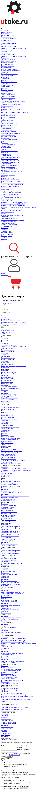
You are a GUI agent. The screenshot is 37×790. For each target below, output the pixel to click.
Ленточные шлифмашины (9, 82)
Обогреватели (5, 229)
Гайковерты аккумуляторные (9, 394)
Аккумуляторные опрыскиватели (11, 192)
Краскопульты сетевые (8, 409)
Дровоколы (4, 143)
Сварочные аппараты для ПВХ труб (12, 197)
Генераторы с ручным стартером (11, 669)
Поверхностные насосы (8, 127)
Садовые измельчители (8, 144)
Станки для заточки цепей (9, 94)
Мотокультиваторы (6, 189)
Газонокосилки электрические (10, 162)
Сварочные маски (6, 200)
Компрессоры (5, 216)
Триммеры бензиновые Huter (9, 553)
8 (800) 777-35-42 (14, 755)
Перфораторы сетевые (7, 436)
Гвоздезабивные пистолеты (9, 74)
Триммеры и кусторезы (8, 135)
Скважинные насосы (7, 128)
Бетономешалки (6, 53)
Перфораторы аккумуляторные (10, 438)
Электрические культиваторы (10, 191)
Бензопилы (4, 173)
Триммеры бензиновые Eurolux (10, 552)
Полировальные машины (8, 472)
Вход (2, 738)
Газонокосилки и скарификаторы (11, 133)
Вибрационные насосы (8, 119)
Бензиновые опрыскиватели (9, 194)
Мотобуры (4, 149)
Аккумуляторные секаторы (9, 139)
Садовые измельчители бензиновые (12, 184)
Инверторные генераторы (9, 672)
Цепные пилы (5, 138)
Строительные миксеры (8, 98)
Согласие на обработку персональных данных (15, 324)
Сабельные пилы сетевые (8, 449)
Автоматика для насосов (8, 117)
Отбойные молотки (7, 85)
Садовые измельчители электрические (12, 183)
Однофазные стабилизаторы (9, 224)
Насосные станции (6, 125)
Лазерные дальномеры (7, 66)
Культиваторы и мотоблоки (9, 151)
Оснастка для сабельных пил (9, 452)
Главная (3, 317)
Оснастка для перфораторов (9, 439)
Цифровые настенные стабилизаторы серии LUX (16, 695)
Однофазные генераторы (8, 221)
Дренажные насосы (7, 122)
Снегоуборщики (6, 155)
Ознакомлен (23, 788)
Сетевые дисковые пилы (8, 491)
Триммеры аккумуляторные (9, 165)
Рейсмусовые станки (7, 91)
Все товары (4, 342)
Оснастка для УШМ (7, 473)
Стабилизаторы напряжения (9, 218)
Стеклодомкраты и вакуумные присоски (13, 48)
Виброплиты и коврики (8, 54)
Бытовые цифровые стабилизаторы (11, 693)
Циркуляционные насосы (8, 131)
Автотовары (4, 30)
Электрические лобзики (8, 415)
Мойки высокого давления (9, 46)
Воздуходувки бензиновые (9, 178)
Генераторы (4, 213)
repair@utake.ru (5, 305)
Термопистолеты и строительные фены (13, 101)
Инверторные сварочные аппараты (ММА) (14, 202)
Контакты (4, 239)
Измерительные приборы (8, 61)
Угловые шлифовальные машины (11, 104)
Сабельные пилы (6, 93)
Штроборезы (5, 111)
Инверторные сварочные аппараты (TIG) (13, 205)
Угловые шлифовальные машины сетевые (13, 468)
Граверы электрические (8, 75)
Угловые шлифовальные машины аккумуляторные (16, 470)
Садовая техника (6, 37)
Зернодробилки (5, 146)
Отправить (9, 756)
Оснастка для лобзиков (8, 417)
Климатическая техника (8, 42)
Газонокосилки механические (10, 160)
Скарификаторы (6, 163)
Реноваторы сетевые (7, 425)
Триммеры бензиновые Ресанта (10, 550)
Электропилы (5, 176)
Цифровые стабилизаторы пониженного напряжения (17, 696)
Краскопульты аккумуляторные (10, 407)
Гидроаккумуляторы (7, 120)
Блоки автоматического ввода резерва (12, 220)
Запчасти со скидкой (7, 234)
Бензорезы (4, 51)
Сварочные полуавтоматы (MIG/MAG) (13, 204)
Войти (3, 273)
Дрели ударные (5, 77)
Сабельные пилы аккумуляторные (11, 451)
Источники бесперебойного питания (12, 215)
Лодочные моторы (6, 147)
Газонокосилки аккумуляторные (10, 157)
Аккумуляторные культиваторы (10, 186)
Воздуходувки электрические (10, 179)
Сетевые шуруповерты (8, 483)
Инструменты (5, 33)
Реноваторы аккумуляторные (10, 427)
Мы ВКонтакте (5, 334)
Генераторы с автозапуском (9, 677)
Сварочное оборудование (8, 38)
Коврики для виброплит (8, 59)
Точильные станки (6, 102)
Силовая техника (6, 40)
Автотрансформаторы (7, 212)
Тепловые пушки (6, 231)
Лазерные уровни (6, 67)
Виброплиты (5, 58)
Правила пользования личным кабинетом (13, 322)
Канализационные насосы (9, 123)
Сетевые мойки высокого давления (11, 171)
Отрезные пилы (5, 86)
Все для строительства (7, 32)
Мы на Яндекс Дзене (7, 330)
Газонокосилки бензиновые (9, 159)
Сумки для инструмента (8, 50)
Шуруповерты (5, 107)
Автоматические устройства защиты (12, 210)
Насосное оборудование (8, 35)
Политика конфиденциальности (10, 321)
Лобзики (3, 80)
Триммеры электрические (9, 168)
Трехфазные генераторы (8, 223)
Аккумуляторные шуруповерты (10, 481)
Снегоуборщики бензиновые (9, 196)
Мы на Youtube (5, 332)
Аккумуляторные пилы (8, 175)
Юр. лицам (4, 237)
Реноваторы (4, 83)
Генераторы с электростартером (10, 670)
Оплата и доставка (6, 236)
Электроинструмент (7, 62)
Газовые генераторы (7, 674)
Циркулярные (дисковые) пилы (10, 109)
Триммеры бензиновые (8, 167)
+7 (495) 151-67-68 (6, 303)
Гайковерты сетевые (7, 396)
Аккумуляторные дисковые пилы (11, 492)
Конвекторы (4, 228)
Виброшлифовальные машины (10, 70)
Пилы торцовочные (7, 90)
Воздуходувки (5, 141)
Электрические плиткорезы (9, 114)
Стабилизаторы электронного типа (11, 709)
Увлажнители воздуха (7, 232)
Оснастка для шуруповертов (9, 484)
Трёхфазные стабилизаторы (9, 226)
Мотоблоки (4, 188)
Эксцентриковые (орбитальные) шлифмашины (15, 112)
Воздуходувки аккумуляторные (10, 181)
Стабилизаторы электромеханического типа (14, 698)
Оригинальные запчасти (8, 43)
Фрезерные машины (7, 106)
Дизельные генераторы (8, 667)
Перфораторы (5, 88)
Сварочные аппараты (7, 199)
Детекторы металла (7, 64)
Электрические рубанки (8, 115)
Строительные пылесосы (8, 99)
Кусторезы (4, 170)
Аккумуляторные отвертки (9, 69)
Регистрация (4, 275)
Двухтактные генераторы (8, 675)
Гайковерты (4, 45)
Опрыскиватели (6, 154)
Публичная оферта (6, 319)
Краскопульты (5, 78)
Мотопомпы (4, 152)
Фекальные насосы (6, 130)
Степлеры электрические (8, 96)
